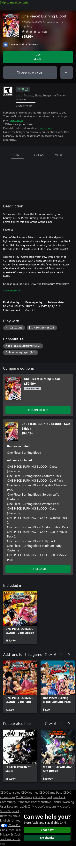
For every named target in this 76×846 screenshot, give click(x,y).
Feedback (59, 797)
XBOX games (29, 792)
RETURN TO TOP (38, 410)
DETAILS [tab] (17, 155)
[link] (20, 617)
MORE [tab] (58, 155)
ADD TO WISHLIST (32, 72)
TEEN (21, 89)
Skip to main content (14, 2)
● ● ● (67, 72)
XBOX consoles (10, 792)
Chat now (47, 830)
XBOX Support (42, 797)
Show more (10, 290)
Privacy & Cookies (12, 834)
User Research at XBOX (16, 806)
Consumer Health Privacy (17, 830)
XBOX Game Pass (50, 792)
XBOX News (24, 797)
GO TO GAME (38, 569)
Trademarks (8, 839)
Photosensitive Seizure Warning (52, 802)
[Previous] (61, 654)
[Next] (69, 654)
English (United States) (15, 820)
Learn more (16, 120)
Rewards (6, 816)
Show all (51, 654)
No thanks (47, 837)
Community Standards (15, 802)
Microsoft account (44, 806)
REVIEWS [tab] (38, 155)
